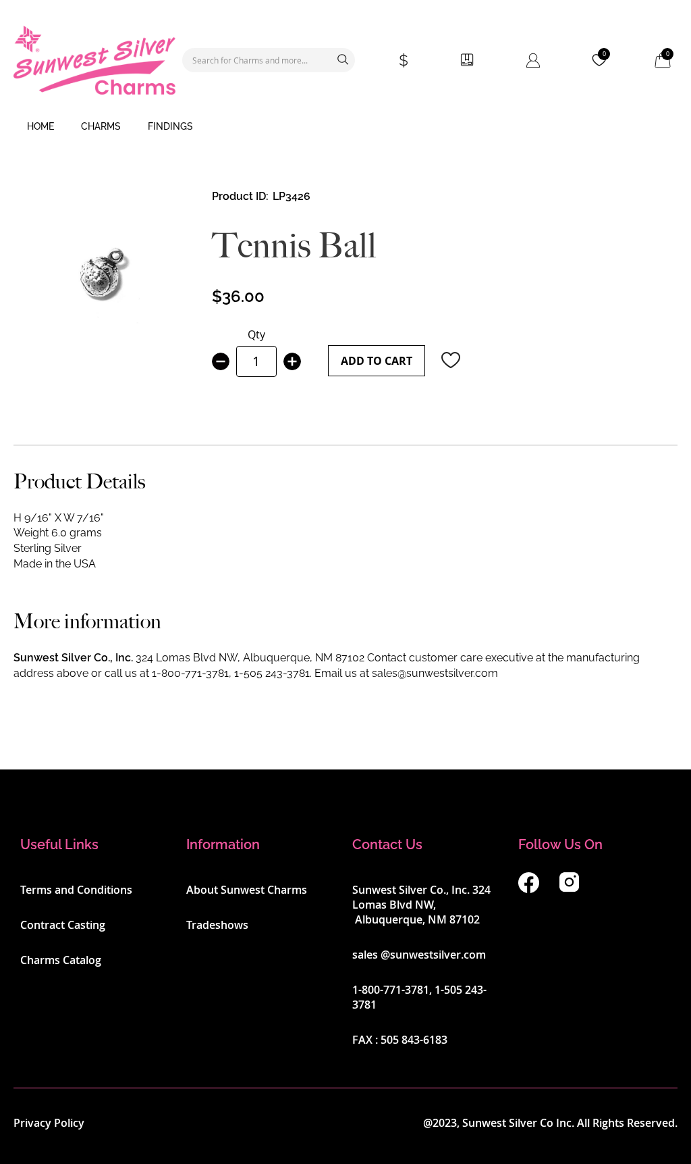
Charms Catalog (60, 960)
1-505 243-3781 (272, 673)
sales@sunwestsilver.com (435, 673)
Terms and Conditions (76, 889)
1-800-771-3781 (190, 673)
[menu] (345, 127)
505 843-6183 (414, 1039)
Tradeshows (217, 924)
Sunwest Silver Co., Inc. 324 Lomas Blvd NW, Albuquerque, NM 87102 (421, 904)
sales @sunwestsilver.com (419, 954)
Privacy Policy (48, 1122)
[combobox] (268, 60)
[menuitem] (40, 127)
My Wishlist (604, 54)
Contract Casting (62, 924)
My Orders (467, 60)
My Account (533, 60)
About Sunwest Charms (246, 889)
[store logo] (94, 60)
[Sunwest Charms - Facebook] (528, 889)
